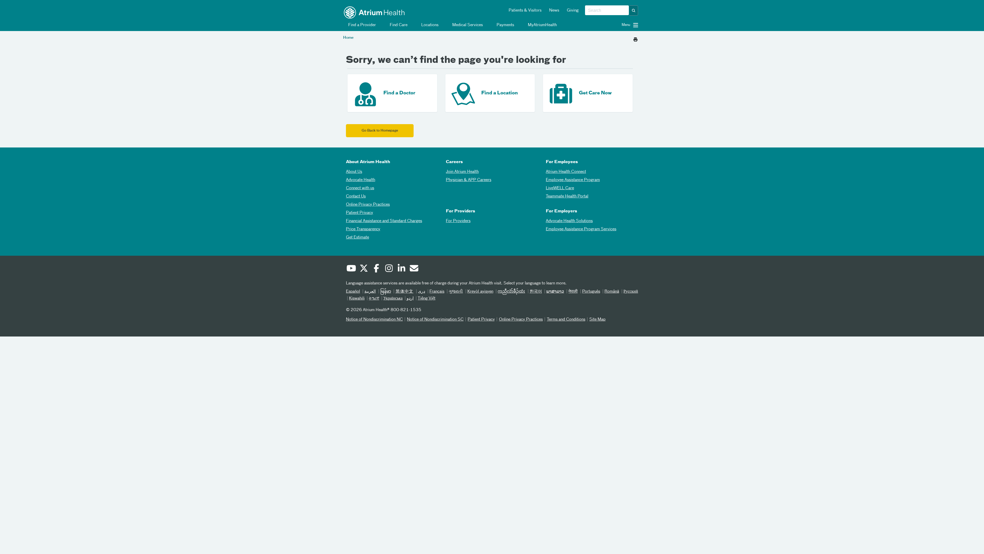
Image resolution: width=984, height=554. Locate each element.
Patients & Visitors (525, 10)
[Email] (414, 269)
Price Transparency (363, 229)
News (554, 10)
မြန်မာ (385, 292)
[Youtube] (351, 269)
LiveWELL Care (560, 188)
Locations (429, 25)
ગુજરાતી (456, 292)
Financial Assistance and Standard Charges (384, 221)
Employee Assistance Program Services (581, 229)
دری (421, 292)
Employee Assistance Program (573, 180)
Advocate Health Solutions (569, 221)
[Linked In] (401, 269)
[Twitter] (363, 269)
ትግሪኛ (374, 298)
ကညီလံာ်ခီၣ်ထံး (511, 292)
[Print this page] (635, 38)
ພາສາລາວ (555, 292)
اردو (410, 298)
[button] (633, 10)
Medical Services (467, 25)
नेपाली (573, 292)
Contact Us (356, 196)
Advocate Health (360, 180)
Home (348, 37)
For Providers (458, 221)
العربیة (370, 292)
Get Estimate (357, 237)
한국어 (536, 292)
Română (611, 292)
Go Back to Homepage (380, 130)
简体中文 (404, 292)
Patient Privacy (359, 213)
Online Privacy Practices (368, 205)
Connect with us (360, 188)
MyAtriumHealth (542, 25)
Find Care (398, 25)
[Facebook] (376, 269)
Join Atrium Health (462, 172)
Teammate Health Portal (567, 196)
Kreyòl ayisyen (480, 292)
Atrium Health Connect (566, 172)
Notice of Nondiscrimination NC (374, 320)
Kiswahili (357, 298)
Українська (393, 298)
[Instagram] (389, 269)
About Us (354, 172)
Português (591, 292)
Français (436, 292)
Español (353, 292)
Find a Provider (361, 25)
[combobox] (607, 10)
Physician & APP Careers (468, 180)
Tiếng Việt (426, 298)
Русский (630, 292)
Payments (505, 25)
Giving (573, 10)
